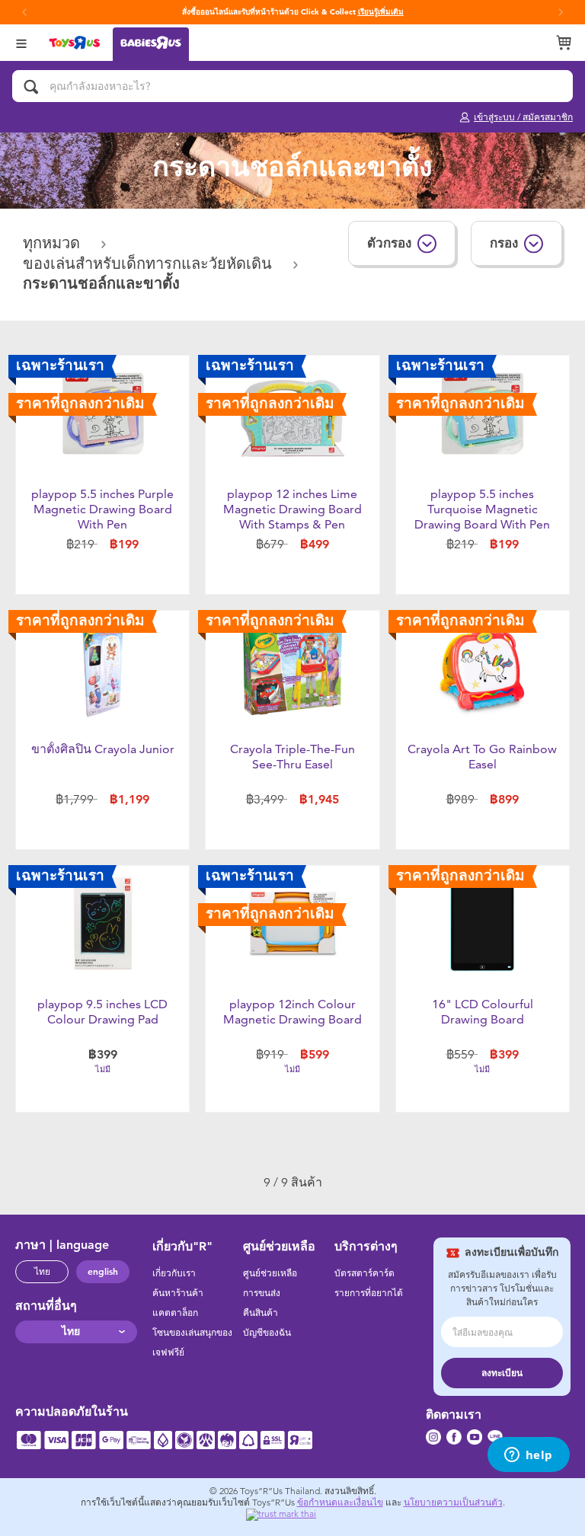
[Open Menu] (21, 42)
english (103, 1271)
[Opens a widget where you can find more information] (528, 1456)
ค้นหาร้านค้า (177, 1293)
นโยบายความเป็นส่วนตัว (453, 1502)
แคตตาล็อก (175, 1313)
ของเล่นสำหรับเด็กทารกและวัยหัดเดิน (150, 263)
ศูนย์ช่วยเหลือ (270, 1273)
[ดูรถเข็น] (564, 43)
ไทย (42, 1271)
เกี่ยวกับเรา (174, 1273)
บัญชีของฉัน (267, 1332)
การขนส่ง (261, 1293)
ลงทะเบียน (502, 1373)
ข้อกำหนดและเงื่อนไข (340, 1502)
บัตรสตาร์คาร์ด (364, 1273)
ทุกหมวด (54, 243)
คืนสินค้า (260, 1313)
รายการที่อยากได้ (368, 1293)
